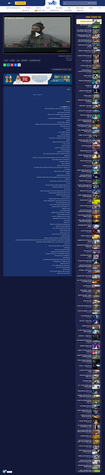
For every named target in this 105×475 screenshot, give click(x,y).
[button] (37, 34)
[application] (37, 34)
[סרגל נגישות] (4, 471)
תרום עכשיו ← (20, 3)
